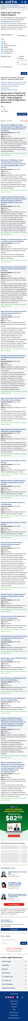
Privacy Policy (14, 1015)
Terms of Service (14, 1012)
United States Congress (16, 29)
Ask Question (14, 929)
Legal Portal (14, 1004)
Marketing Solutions (8, 988)
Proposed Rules (8, 49)
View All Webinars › (14, 904)
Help (14, 1009)
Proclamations (7, 53)
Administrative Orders (9, 45)
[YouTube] (8, 997)
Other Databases (7, 984)
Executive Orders (8, 51)
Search (24, 73)
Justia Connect (14, 1001)
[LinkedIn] (6, 997)
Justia (2, 5)
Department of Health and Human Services (11, 7)
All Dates (21, 56)
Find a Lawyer (5, 936)
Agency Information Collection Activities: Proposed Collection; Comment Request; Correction (14, 269)
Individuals (5, 965)
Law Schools (6, 973)
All (4, 42)
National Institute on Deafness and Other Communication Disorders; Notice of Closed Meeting (14, 638)
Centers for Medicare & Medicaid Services (13, 84)
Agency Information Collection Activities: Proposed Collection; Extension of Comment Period (14, 313)
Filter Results (22, 114)
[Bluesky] (17, 997)
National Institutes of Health (9, 90)
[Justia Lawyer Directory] (22, 997)
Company (14, 1006)
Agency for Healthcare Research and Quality (13, 82)
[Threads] (15, 997)
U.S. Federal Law (7, 976)
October (3, 8)
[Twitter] (20, 997)
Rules (5, 43)
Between (21, 58)
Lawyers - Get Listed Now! (14, 948)
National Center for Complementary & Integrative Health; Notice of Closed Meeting (13, 482)
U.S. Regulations (14, 5)
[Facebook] (11, 997)
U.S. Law (7, 5)
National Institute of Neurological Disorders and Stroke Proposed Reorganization (11, 544)
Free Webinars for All (8, 868)
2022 (24, 7)
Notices (5, 47)
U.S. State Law (6, 980)
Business (5, 969)
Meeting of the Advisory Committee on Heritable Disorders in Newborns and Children (13, 357)
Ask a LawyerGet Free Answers (7, 921)
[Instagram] (13, 997)
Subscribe (23, 121)
